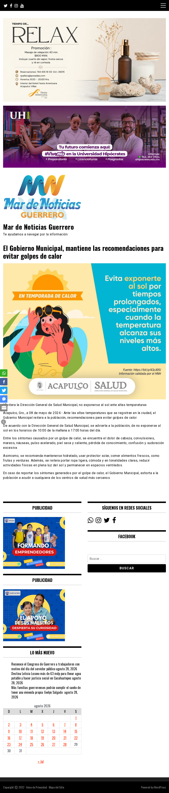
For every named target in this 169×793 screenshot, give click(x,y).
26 (42, 744)
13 (53, 731)
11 (31, 731)
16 (8, 737)
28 (65, 744)
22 (75, 737)
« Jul (41, 761)
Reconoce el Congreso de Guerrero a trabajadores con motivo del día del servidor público (45, 666)
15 (75, 731)
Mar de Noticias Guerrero (38, 227)
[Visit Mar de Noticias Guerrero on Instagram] (98, 521)
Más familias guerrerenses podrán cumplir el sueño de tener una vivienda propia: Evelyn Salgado (46, 690)
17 (20, 737)
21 (64, 737)
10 (20, 731)
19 (42, 737)
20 (53, 737)
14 (64, 731)
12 (42, 731)
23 (9, 744)
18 (31, 737)
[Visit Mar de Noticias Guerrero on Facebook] (114, 521)
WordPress (160, 787)
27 (53, 744)
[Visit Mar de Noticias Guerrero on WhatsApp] (90, 521)
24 (20, 744)
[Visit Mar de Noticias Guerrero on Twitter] (107, 521)
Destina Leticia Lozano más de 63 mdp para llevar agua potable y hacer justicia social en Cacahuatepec (46, 676)
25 (31, 744)
